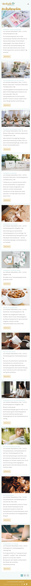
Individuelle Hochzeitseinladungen (12, 29)
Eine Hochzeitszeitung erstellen (11, 447)
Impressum (6, 584)
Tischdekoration (7, 87)
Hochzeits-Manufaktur (12, 546)
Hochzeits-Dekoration (21, 85)
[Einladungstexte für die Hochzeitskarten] (16, 389)
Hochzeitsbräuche (8, 451)
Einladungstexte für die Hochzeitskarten (14, 400)
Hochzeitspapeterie (8, 34)
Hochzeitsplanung (20, 356)
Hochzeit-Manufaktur (11, 31)
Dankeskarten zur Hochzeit (10, 224)
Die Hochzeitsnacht (8, 495)
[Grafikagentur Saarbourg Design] (16, 259)
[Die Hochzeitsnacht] (16, 484)
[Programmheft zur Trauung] (16, 533)
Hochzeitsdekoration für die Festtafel (13, 80)
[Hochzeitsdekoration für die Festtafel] (16, 69)
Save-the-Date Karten (9, 352)
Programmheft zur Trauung (10, 544)
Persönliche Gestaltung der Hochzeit (13, 129)
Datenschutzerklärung (15, 584)
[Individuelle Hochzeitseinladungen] (16, 19)
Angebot (5, 275)
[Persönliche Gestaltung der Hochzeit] (16, 118)
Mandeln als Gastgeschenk (10, 308)
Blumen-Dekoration (8, 85)
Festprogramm (7, 548)
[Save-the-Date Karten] (16, 341)
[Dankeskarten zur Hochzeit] (16, 213)
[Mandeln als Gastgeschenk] (16, 297)
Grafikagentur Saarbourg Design (12, 270)
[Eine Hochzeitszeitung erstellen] (16, 436)
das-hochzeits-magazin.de (17, 581)
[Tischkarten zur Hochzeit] (16, 162)
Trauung (5, 550)
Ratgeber (17, 228)
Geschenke (6, 312)
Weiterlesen (7, 56)
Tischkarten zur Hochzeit (10, 173)
